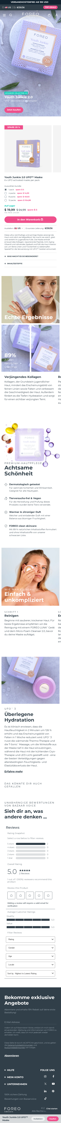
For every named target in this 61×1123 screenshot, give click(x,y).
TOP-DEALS (50, 7)
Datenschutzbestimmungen (20, 1045)
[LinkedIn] (45, 1091)
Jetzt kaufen (14, 110)
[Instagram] (45, 1077)
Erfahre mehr (13, 771)
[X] (45, 1084)
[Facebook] (53, 1077)
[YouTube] (53, 1084)
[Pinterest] (53, 1091)
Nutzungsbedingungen (14, 1047)
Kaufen (52, 1119)
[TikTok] (45, 1099)
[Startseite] (30, 15)
